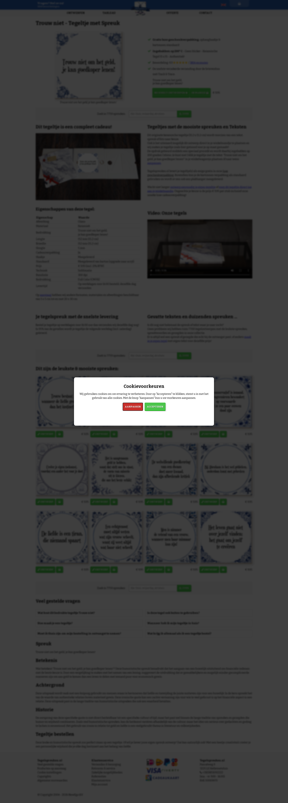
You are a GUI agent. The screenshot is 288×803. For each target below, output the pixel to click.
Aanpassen (133, 406)
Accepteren (155, 406)
